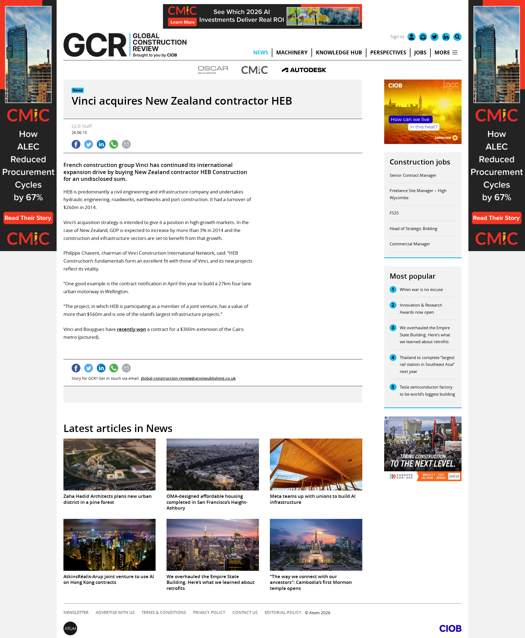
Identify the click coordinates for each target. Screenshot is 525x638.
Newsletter (76, 612)
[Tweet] (88, 144)
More (442, 52)
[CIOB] (362, 628)
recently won (131, 329)
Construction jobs (420, 162)
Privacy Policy (209, 612)
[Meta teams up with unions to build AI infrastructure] (316, 464)
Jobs (420, 52)
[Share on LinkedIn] (101, 144)
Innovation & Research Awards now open (421, 308)
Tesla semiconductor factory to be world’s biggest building (427, 390)
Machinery (292, 52)
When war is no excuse (421, 289)
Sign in (397, 37)
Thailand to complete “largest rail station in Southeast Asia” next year (427, 364)
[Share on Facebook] (76, 144)
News (260, 52)
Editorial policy (283, 612)
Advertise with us (115, 612)
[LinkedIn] (446, 37)
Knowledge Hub (339, 52)
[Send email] (126, 144)
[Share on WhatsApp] (113, 144)
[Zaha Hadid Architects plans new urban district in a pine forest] (109, 464)
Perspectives (388, 52)
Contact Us (245, 612)
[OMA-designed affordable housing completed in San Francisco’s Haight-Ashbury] (213, 464)
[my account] (411, 37)
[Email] (423, 37)
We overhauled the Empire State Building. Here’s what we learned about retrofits (425, 334)
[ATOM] (162, 628)
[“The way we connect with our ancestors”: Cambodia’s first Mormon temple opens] (316, 545)
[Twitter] (434, 37)
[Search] (457, 37)
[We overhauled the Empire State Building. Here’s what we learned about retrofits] (213, 545)
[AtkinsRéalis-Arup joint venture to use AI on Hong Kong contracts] (109, 545)
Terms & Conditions (164, 612)
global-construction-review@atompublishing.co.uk (188, 378)
